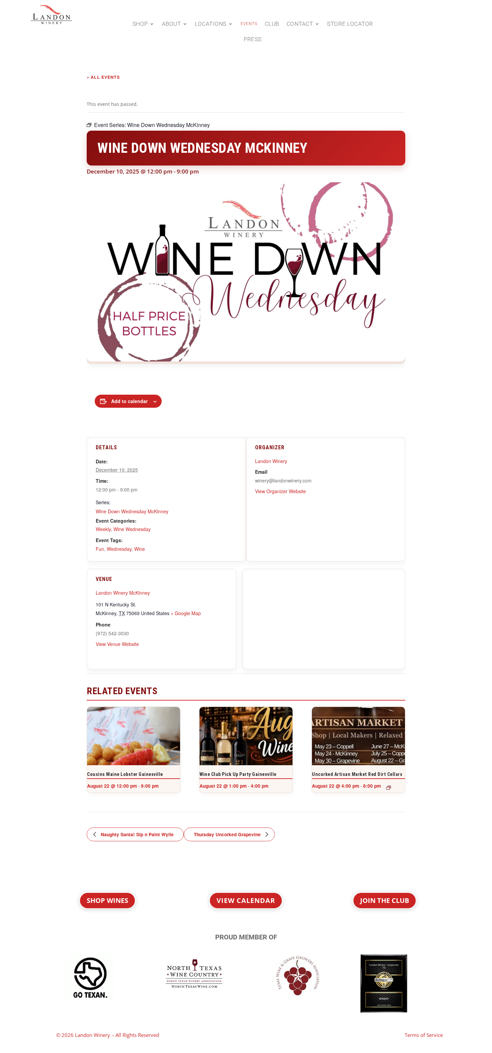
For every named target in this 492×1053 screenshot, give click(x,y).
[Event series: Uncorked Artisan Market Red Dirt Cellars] (388, 788)
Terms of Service (424, 1035)
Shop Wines (107, 900)
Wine (139, 548)
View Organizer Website (280, 491)
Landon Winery (271, 461)
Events (249, 23)
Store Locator (350, 24)
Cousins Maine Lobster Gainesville (125, 774)
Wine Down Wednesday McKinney (132, 511)
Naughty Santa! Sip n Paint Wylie (136, 834)
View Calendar (246, 900)
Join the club (384, 900)
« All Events (103, 77)
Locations (211, 24)
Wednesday (119, 548)
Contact (299, 24)
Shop (140, 24)
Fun (100, 548)
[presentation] (133, 742)
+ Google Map (186, 613)
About (171, 24)
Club (272, 24)
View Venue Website (117, 644)
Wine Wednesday (132, 529)
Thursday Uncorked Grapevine (228, 834)
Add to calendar (129, 401)
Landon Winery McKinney (123, 592)
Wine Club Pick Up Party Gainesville (237, 774)
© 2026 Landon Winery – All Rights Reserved (107, 1035)
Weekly (103, 529)
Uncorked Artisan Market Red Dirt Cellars (357, 774)
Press (253, 40)
